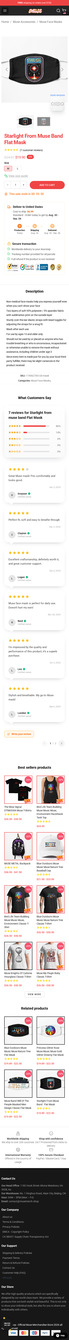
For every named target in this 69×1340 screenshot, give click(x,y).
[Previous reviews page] (44, 743)
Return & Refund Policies (15, 1262)
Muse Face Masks (50, 22)
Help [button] (63, 1335)
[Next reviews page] (61, 743)
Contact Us (8, 1267)
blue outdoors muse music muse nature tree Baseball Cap (50, 867)
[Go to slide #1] (25, 121)
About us (7, 1216)
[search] (58, 10)
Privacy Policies (10, 1226)
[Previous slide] (7, 69)
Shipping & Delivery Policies (17, 1253)
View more (34, 994)
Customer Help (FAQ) (14, 1272)
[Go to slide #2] (43, 121)
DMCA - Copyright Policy (15, 1231)
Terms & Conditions (13, 1221)
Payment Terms (11, 1258)
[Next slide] (62, 69)
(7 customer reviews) (31, 150)
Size (6, 162)
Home (5, 22)
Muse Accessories (24, 22)
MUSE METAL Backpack (17, 863)
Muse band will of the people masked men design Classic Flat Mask (17, 1104)
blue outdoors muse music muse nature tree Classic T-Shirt (50, 920)
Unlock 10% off (7, 1324)
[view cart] (64, 10)
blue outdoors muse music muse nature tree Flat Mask (17, 1051)
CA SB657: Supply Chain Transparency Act (25, 1236)
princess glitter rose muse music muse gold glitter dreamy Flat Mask (50, 1051)
